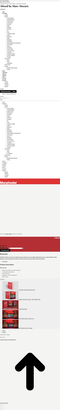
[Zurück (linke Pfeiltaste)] (0, 406)
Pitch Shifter (9, 44)
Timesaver (9, 52)
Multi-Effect (9, 41)
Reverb (8, 46)
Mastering (9, 36)
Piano (8, 61)
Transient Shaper (11, 53)
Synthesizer (9, 63)
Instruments (7, 58)
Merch (3, 77)
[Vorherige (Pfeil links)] (0, 409)
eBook (3, 70)
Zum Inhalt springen (4, 0)
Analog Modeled (10, 19)
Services (4, 75)
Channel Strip (10, 21)
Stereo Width (10, 49)
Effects (6, 16)
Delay (8, 25)
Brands (6, 66)
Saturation (9, 47)
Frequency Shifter (11, 33)
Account (4, 78)
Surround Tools (10, 50)
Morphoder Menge (4, 248)
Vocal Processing (11, 55)
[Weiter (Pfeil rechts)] (1, 409)
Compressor (10, 22)
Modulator (9, 39)
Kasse (14, 91)
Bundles (4, 74)
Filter (8, 32)
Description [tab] (4, 261)
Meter (8, 38)
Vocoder (9, 56)
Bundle (6, 14)
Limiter (8, 35)
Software (4, 13)
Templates (4, 72)
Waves (8, 69)
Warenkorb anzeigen (6, 91)
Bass (8, 60)
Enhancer (9, 28)
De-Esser (9, 24)
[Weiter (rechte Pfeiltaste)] (1, 406)
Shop (3, 11)
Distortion (9, 27)
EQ (7, 30)
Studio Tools (7, 64)
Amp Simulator (10, 18)
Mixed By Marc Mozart (12, 67)
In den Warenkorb (5, 250)
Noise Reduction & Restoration (14, 42)
